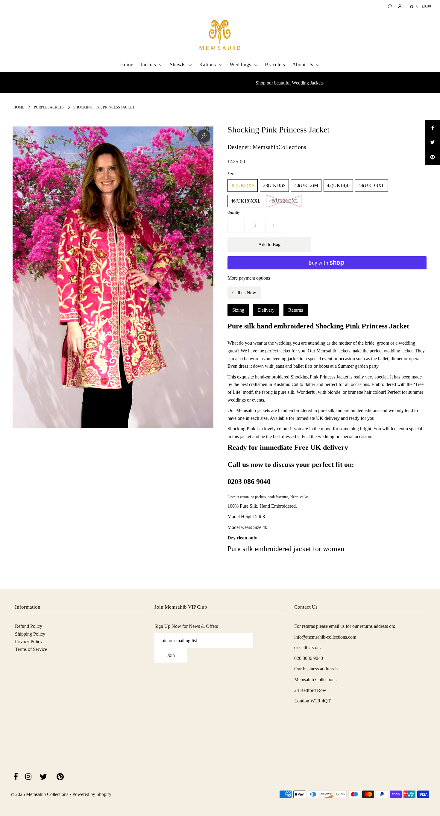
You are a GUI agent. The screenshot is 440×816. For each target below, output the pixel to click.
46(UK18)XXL (246, 200)
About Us (303, 64)
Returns (295, 310)
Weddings (241, 64)
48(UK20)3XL (283, 200)
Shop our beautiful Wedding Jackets (219, 82)
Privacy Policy (29, 641)
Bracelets (275, 64)
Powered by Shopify (91, 794)
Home (126, 64)
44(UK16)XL (371, 185)
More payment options (248, 277)
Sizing (238, 310)
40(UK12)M (306, 185)
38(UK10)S (274, 185)
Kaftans (208, 64)
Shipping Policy (30, 633)
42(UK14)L (338, 185)
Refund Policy (28, 626)
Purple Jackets (49, 107)
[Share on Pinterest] (432, 157)
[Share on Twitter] (432, 142)
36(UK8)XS (242, 185)
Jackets (148, 64)
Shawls (178, 64)
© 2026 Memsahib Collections (39, 794)
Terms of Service (31, 649)
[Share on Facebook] (432, 127)
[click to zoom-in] (203, 136)
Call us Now (244, 292)
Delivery (266, 310)
